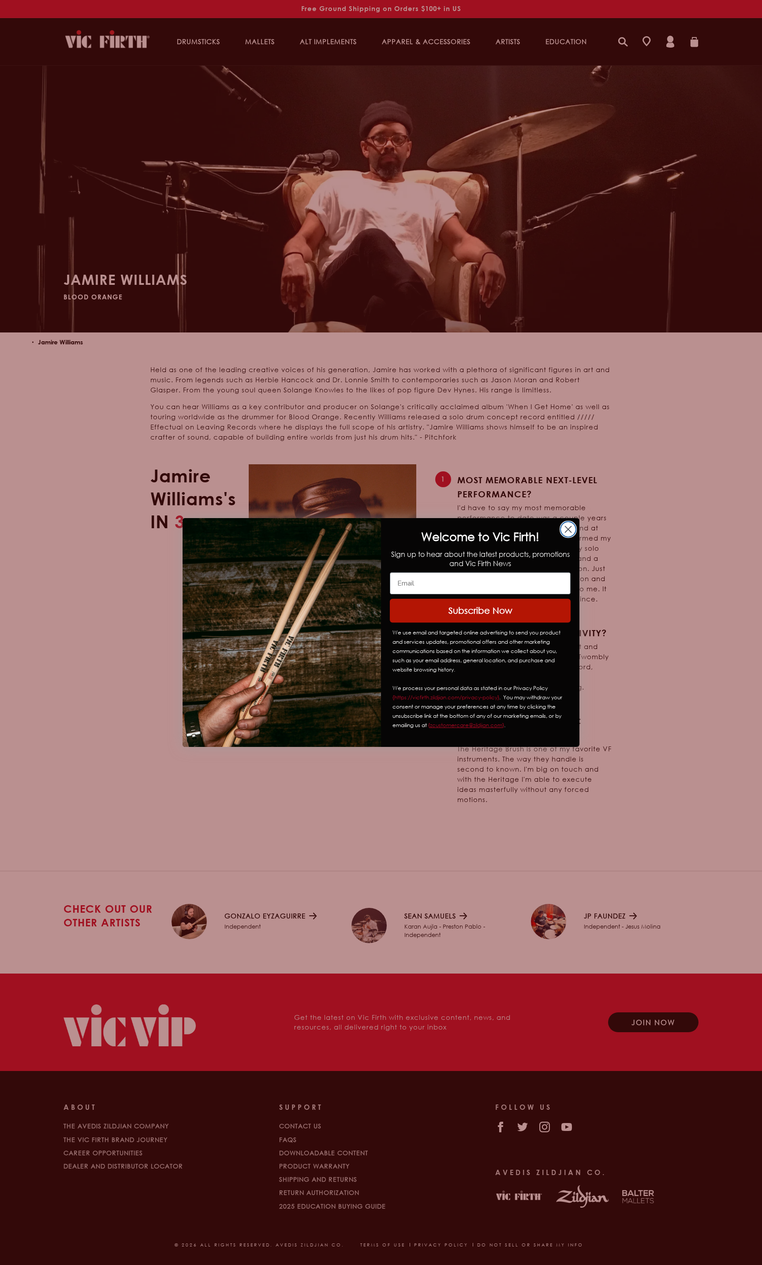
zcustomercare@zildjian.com (466, 725)
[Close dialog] (568, 529)
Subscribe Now (480, 610)
